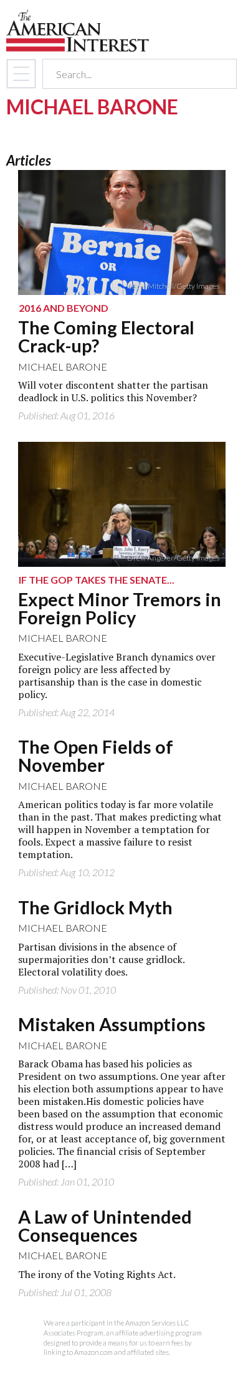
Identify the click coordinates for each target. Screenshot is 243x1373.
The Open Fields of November (95, 756)
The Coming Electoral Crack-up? (106, 336)
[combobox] (128, 74)
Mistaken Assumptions (112, 1024)
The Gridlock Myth (95, 907)
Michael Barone (62, 366)
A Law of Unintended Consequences (105, 1226)
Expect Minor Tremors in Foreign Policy (119, 608)
